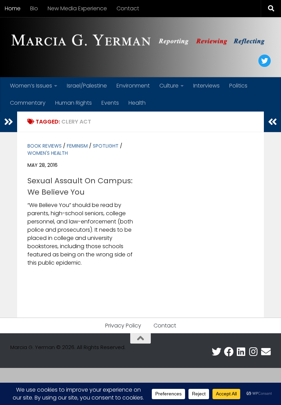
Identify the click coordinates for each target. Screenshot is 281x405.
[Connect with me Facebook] (229, 352)
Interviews (206, 86)
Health (137, 103)
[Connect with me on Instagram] (253, 352)
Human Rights (73, 103)
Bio (34, 8)
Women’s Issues (31, 86)
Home (13, 8)
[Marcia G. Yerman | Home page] (140, 41)
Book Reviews (44, 145)
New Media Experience (77, 8)
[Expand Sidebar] (8, 122)
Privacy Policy (123, 325)
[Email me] (266, 352)
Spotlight (106, 145)
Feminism (77, 145)
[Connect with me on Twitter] (216, 352)
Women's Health (47, 153)
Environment (133, 86)
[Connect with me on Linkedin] (241, 352)
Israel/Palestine (87, 86)
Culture (169, 86)
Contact (128, 8)
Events (110, 103)
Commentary (28, 103)
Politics (238, 86)
